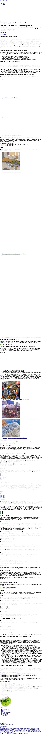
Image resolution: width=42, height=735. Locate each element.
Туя (20, 731)
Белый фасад (2, 728)
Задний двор (20, 729)
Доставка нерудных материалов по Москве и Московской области (14, 438)
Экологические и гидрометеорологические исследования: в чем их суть (15, 399)
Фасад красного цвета (24, 731)
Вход (1, 0)
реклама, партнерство (9, 724)
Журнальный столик (14, 729)
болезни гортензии (37, 731)
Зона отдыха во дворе (30, 729)
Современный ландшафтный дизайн (9, 116)
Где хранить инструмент (24, 728)
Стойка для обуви (8, 731)
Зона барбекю (24, 729)
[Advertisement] (21, 13)
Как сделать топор (37, 729)
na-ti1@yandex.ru (3, 723)
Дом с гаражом (8, 729)
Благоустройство (3, 34)
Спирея (4, 731)
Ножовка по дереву (8, 730)
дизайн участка (2, 732)
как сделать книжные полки (9, 732)
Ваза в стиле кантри (16, 728)
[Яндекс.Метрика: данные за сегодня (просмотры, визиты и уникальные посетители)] (3, 726)
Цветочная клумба (31, 731)
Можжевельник (2, 730)
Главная (3, 3)
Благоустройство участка (8, 728)
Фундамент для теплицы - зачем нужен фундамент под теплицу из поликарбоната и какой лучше (20, 418)
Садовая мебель (34, 730)
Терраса (18, 731)
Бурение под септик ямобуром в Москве (9, 97)
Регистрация (5, 0)
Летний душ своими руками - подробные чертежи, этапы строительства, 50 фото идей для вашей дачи (21, 337)
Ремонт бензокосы (29, 730)
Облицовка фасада (15, 730)
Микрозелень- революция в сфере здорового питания (12, 135)
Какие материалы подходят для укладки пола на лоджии (12, 170)
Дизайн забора (30, 728)
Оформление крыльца (21, 730)
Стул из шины (14, 731)
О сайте (3, 4)
